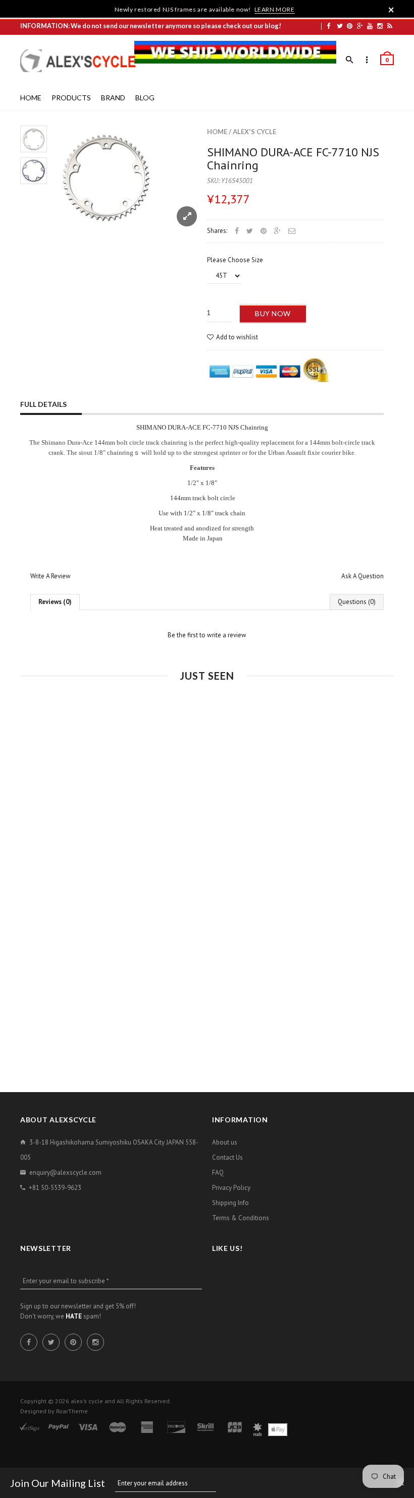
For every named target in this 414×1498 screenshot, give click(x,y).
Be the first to (207, 635)
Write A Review (50, 576)
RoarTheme (72, 1411)
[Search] (349, 60)
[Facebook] (328, 26)
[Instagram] (380, 26)
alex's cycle (254, 132)
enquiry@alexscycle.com (65, 1172)
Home (217, 132)
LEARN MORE (274, 9)
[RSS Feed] (389, 26)
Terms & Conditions (240, 1218)
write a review (226, 635)
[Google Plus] (360, 26)
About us (224, 1142)
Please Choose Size (235, 260)
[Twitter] (340, 26)
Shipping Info (230, 1203)
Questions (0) (357, 601)
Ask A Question (362, 576)
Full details (43, 404)
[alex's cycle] (83, 60)
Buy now (273, 313)
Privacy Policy (231, 1187)
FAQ (218, 1172)
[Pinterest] (349, 26)
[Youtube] (370, 26)
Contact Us (227, 1157)
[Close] (391, 10)
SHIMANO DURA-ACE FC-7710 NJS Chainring (293, 158)
